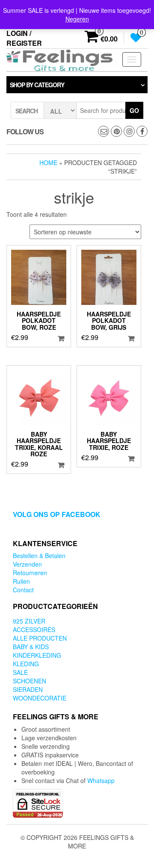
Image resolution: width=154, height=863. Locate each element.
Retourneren (30, 572)
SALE (20, 672)
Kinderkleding (37, 655)
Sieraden (28, 689)
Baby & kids (31, 646)
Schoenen (29, 681)
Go (134, 110)
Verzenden (27, 564)
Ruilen (21, 581)
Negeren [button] (77, 19)
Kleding (26, 663)
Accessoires (34, 629)
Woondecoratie (39, 698)
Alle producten (40, 638)
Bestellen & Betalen (39, 555)
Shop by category (37, 84)
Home (48, 162)
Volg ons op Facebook (57, 514)
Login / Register (24, 38)
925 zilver (29, 621)
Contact (23, 589)
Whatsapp (101, 780)
